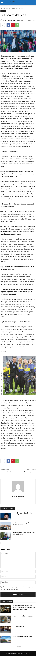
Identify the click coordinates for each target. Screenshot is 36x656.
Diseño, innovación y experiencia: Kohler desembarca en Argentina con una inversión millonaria (24, 607)
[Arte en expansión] (5, 629)
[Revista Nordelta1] (1, 20)
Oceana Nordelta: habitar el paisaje (23, 616)
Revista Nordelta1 (10, 20)
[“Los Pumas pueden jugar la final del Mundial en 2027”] (5, 526)
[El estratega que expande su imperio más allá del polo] (5, 536)
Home (2, 8)
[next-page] (5, 543)
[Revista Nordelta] (18, 486)
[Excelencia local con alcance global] (5, 639)
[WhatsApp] (17, 25)
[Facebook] (8, 25)
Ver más (17, 647)
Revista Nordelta (18, 496)
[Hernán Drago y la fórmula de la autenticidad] (5, 516)
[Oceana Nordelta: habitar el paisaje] (5, 619)
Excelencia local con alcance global (23, 636)
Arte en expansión (18, 626)
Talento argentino (30, 472)
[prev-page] (1, 543)
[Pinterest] (13, 25)
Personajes (8, 8)
